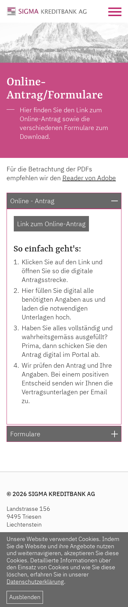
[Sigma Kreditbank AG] (64, 41)
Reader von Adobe (89, 177)
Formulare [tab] (25, 433)
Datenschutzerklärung (35, 581)
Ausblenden (24, 597)
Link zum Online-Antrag (51, 223)
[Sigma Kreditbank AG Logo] (47, 10)
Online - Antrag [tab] (32, 200)
